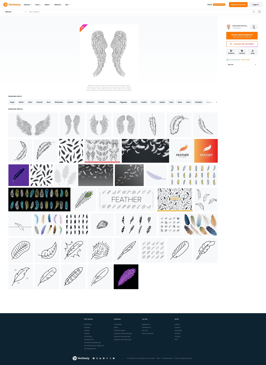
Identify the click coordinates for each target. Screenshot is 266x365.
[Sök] (254, 11)
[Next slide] (214, 102)
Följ (254, 28)
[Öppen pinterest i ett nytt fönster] (104, 358)
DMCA (116, 327)
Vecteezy (87, 327)
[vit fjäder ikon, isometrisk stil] (156, 175)
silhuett (101, 102)
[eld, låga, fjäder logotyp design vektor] (194, 151)
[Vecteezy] (11, 5)
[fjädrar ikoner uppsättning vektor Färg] (193, 175)
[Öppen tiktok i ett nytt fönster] (107, 358)
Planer (209, 5)
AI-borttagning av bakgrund (94, 346)
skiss (30, 102)
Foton (37, 5)
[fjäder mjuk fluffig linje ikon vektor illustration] (99, 276)
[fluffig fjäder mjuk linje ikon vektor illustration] (100, 250)
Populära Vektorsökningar (123, 333)
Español (177, 327)
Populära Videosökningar (122, 339)
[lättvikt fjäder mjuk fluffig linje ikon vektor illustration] (20, 276)
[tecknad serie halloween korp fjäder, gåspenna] (18, 175)
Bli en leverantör (148, 333)
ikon (48, 102)
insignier (210, 102)
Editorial (57, 5)
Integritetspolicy (167, 358)
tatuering (112, 102)
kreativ (162, 102)
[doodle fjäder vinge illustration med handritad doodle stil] (206, 199)
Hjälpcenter (146, 324)
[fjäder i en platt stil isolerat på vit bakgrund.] (65, 175)
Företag (86, 333)
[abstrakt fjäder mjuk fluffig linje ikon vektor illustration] (179, 250)
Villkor (159, 358)
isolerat (134, 102)
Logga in (255, 5)
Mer (66, 5)
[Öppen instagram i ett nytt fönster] (97, 358)
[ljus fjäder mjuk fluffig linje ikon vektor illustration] (47, 250)
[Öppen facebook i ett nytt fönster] (93, 358)
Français (178, 336)
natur (180, 102)
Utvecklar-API (88, 339)
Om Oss (145, 330)
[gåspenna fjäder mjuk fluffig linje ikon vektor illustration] (205, 250)
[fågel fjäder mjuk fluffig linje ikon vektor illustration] (73, 276)
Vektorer (27, 5)
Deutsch (177, 333)
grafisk (144, 102)
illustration (59, 102)
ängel (12, 102)
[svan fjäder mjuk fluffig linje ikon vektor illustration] (47, 276)
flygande (123, 102)
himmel (39, 102)
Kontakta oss (146, 327)
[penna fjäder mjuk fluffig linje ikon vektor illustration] (126, 250)
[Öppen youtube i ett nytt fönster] (114, 358)
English (177, 324)
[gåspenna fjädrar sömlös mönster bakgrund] (41, 175)
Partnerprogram (119, 330)
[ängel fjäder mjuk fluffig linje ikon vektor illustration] (73, 250)
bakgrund (90, 102)
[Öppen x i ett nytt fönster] (110, 358)
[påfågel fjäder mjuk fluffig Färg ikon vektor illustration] (84, 199)
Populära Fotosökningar (122, 336)
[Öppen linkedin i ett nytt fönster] (100, 358)
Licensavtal (118, 324)
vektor (21, 102)
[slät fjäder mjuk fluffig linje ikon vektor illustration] (20, 250)
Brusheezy (87, 324)
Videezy (86, 330)
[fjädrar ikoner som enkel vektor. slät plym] (77, 224)
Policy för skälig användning (183, 358)
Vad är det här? (245, 60)
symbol (70, 102)
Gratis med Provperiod (242, 35)
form (153, 102)
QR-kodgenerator (90, 349)
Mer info (230, 65)
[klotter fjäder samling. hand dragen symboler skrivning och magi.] (136, 224)
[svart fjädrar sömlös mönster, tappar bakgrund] (71, 151)
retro (189, 102)
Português (178, 330)
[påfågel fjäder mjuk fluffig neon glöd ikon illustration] (126, 276)
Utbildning (88, 336)
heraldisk (198, 102)
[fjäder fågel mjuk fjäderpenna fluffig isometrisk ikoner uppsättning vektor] (170, 224)
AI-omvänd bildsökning (92, 342)
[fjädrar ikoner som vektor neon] (39, 199)
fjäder (80, 102)
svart (171, 102)
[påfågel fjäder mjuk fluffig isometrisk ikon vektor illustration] (102, 224)
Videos (47, 5)
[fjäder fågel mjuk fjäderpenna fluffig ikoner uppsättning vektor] (126, 199)
